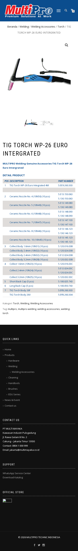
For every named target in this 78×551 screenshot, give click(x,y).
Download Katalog (13, 477)
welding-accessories (48, 309)
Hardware (13, 360)
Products (10, 355)
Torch (61, 26)
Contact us (10, 405)
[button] (66, 45)
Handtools (14, 383)
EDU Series (14, 394)
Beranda (12, 26)
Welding (24, 26)
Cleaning (13, 377)
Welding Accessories (43, 26)
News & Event (12, 400)
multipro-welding (27, 309)
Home (8, 349)
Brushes (13, 388)
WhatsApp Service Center (17, 473)
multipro (12, 309)
